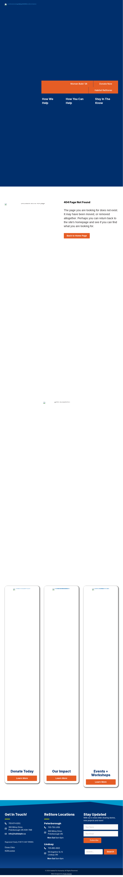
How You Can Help (75, 101)
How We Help (47, 101)
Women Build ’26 (78, 84)
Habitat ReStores (103, 90)
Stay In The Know (102, 101)
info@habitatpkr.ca (17, 834)
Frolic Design (67, 874)
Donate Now (105, 84)
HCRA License (10, 851)
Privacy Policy (10, 847)
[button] (92, 840)
